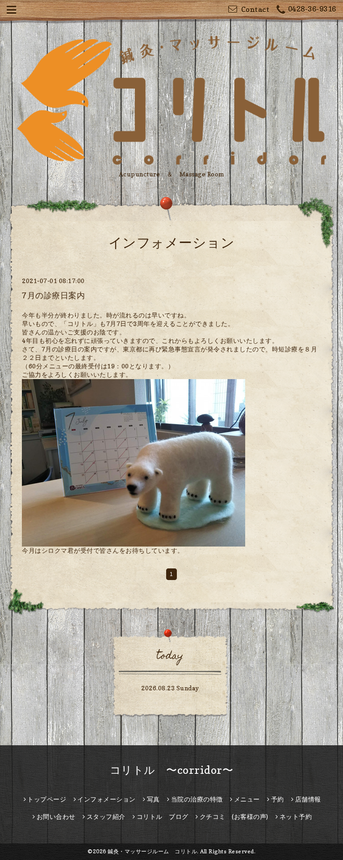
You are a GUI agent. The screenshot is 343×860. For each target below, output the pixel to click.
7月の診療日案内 (53, 295)
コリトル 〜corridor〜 (172, 770)
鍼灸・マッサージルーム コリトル (152, 851)
